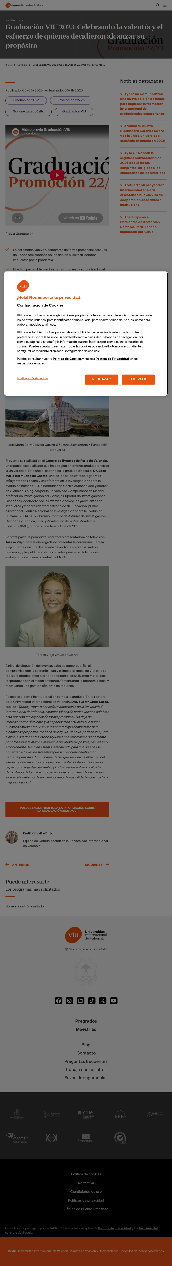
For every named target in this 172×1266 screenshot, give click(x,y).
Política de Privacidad (112, 359)
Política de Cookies (67, 359)
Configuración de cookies (32, 379)
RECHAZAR (101, 379)
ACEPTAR (138, 379)
